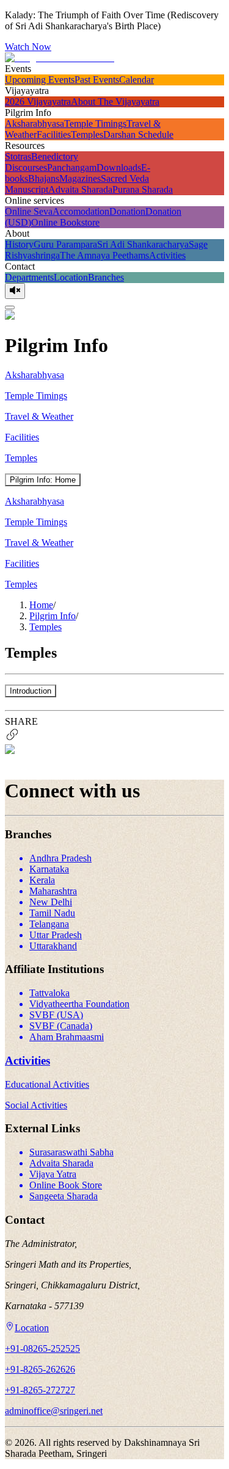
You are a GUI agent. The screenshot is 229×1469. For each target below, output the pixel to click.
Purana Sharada (142, 189)
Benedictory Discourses (41, 162)
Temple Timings (95, 123)
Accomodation (81, 211)
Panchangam (71, 167)
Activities (167, 255)
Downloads (118, 167)
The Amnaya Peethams (104, 255)
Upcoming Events (40, 79)
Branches (106, 277)
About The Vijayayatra (115, 101)
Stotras (18, 156)
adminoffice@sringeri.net (54, 1411)
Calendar (136, 79)
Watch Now (28, 46)
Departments (29, 277)
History (19, 244)
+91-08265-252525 (42, 1348)
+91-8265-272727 (40, 1390)
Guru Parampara (65, 244)
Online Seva (29, 211)
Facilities (54, 134)
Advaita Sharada (80, 189)
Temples (87, 134)
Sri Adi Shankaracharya (143, 244)
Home (41, 605)
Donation (127, 211)
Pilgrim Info (52, 616)
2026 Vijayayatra (38, 101)
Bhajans (43, 178)
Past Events (97, 79)
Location (71, 277)
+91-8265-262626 (40, 1369)
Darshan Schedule (138, 134)
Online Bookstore (65, 222)
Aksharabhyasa (34, 123)
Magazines (80, 178)
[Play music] (15, 291)
